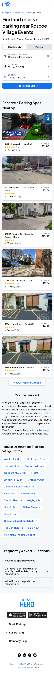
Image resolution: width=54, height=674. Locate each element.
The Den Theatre (13, 527)
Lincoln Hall (10, 514)
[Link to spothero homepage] (27, 603)
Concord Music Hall (15, 472)
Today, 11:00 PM (16, 77)
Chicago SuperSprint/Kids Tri (20, 520)
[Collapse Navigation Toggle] (50, 4)
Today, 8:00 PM (16, 67)
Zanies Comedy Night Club (19, 486)
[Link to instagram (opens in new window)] (24, 655)
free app (44, 430)
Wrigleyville (33, 500)
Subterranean (28, 493)
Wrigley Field (11, 459)
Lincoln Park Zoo (13, 479)
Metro (34, 472)
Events (17, 13)
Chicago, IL (7, 13)
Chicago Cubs (36, 479)
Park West (9, 493)
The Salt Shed (12, 465)
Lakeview (33, 527)
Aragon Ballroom (34, 465)
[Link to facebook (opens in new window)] (19, 655)
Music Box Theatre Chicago (20, 534)
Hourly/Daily (14, 47)
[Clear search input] (48, 56)
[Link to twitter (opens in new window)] (29, 655)
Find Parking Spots (27, 85)
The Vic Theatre (13, 500)
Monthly (39, 47)
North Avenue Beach (35, 459)
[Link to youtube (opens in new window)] (35, 655)
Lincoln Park (11, 507)
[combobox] (27, 56)
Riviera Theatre (31, 507)
